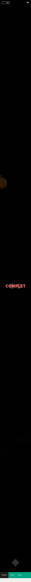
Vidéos (12, 575)
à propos (4, 575)
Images (20, 575)
